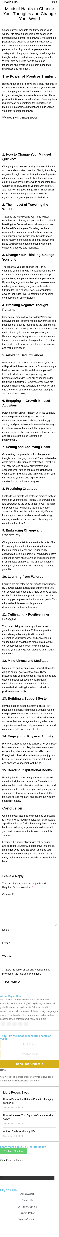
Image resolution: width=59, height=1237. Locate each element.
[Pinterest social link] (20, 1024)
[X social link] (9, 1024)
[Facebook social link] (3, 1024)
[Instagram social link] (14, 1024)
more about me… (39, 1019)
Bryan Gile (8, 1190)
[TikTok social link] (26, 1024)
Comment (8, 894)
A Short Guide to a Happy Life (19, 1131)
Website (6, 956)
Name (6, 930)
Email (6, 943)
